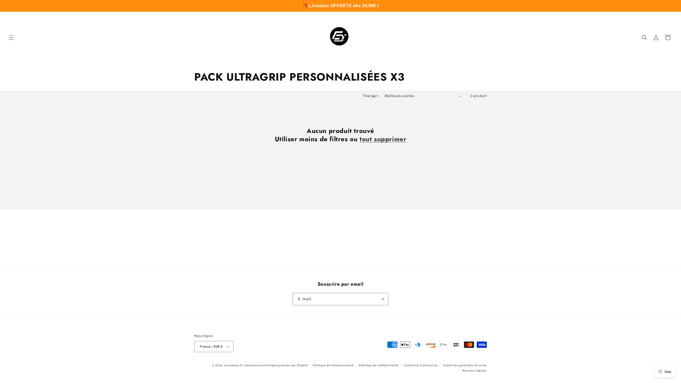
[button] (11, 37)
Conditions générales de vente (465, 365)
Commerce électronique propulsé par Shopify (275, 365)
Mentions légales (474, 370)
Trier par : (371, 95)
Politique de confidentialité (379, 365)
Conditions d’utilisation (421, 365)
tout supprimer (383, 139)
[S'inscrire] (382, 299)
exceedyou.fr (233, 365)
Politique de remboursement (333, 365)
